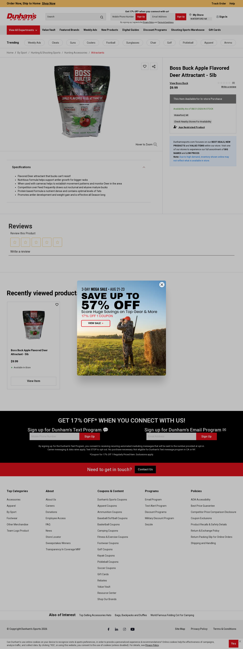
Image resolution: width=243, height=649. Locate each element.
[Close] (162, 284)
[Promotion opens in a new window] (121, 328)
